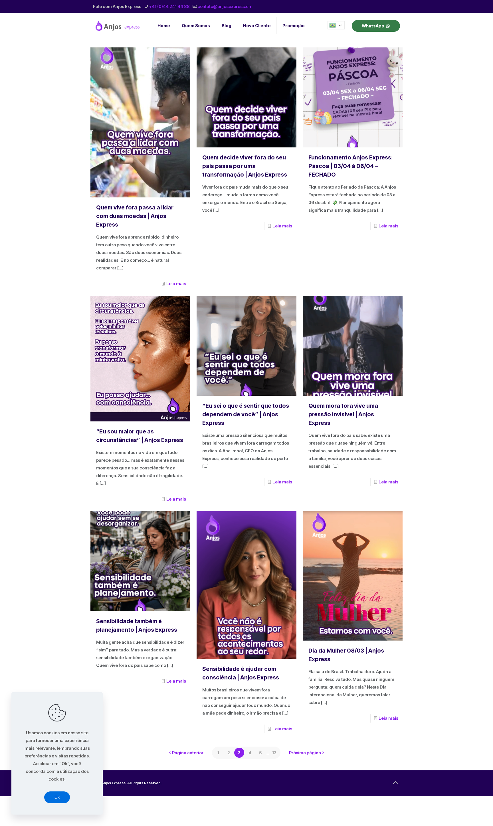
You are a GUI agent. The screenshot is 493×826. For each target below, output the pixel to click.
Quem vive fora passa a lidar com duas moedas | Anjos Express (134, 216)
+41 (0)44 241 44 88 (169, 6)
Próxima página (305, 752)
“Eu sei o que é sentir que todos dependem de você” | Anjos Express (245, 414)
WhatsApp (373, 26)
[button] (336, 25)
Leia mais (176, 283)
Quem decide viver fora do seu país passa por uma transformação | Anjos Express (244, 166)
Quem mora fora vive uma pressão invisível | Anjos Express (343, 414)
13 (274, 752)
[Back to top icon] (395, 783)
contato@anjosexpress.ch (224, 6)
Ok (57, 797)
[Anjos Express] (118, 26)
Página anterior (187, 752)
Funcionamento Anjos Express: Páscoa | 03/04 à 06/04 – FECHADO (350, 166)
